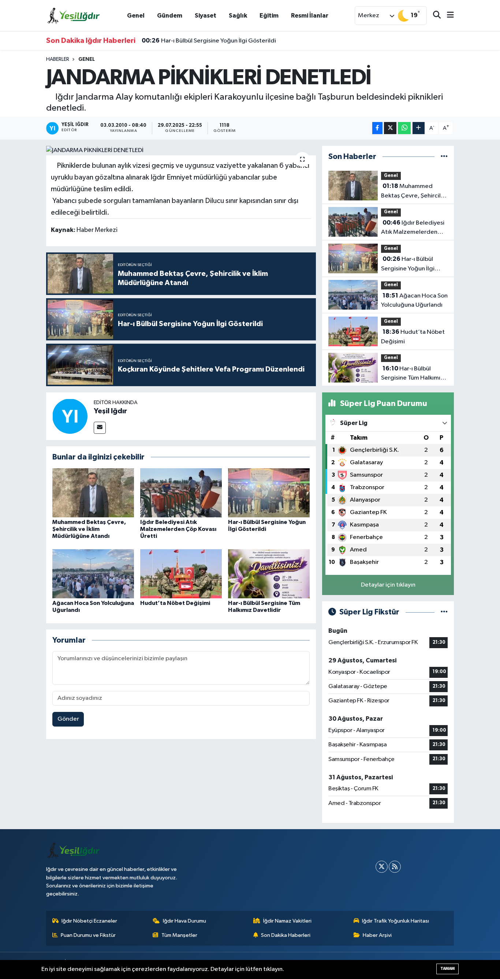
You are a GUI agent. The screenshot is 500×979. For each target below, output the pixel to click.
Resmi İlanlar (309, 15)
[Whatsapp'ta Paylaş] (404, 128)
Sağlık (238, 15)
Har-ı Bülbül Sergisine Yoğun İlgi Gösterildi (209, 40)
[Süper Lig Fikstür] (444, 612)
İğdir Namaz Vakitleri (287, 921)
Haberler (57, 59)
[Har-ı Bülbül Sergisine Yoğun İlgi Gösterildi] (269, 493)
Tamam (447, 969)
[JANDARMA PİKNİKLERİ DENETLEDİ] (181, 150)
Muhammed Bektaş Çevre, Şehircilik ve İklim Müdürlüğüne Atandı (89, 529)
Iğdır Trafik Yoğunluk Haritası (395, 921)
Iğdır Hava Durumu (184, 921)
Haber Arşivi (377, 935)
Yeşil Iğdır (110, 411)
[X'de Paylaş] (390, 128)
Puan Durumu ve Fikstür (88, 935)
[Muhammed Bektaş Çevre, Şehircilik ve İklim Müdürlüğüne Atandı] (93, 493)
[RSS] (395, 867)
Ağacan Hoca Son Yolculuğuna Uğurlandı (414, 300)
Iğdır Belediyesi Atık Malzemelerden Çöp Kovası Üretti (178, 529)
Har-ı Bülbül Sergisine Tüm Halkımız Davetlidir (412, 374)
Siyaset (205, 15)
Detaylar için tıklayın (388, 585)
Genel (136, 15)
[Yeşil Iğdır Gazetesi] (73, 15)
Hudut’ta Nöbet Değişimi (175, 603)
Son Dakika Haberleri (285, 935)
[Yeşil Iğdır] (69, 416)
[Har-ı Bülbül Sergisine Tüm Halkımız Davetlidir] (269, 573)
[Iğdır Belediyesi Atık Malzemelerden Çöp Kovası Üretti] (181, 493)
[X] (382, 867)
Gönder (68, 719)
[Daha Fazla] (419, 128)
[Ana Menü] (447, 15)
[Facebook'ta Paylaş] (377, 128)
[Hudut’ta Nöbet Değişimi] (181, 573)
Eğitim (269, 15)
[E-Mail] (100, 428)
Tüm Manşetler (179, 935)
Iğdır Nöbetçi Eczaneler (89, 921)
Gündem (169, 15)
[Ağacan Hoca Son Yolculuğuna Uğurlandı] (93, 573)
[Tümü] (444, 157)
